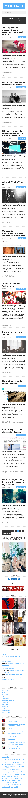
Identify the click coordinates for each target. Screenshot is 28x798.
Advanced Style (5, 694)
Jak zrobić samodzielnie (14, 767)
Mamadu (10, 422)
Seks (10, 223)
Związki (3, 75)
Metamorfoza (7, 774)
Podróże (4, 776)
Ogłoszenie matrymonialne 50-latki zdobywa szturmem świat (14, 233)
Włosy (17, 782)
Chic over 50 (5, 690)
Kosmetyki (6, 769)
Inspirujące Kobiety (19, 764)
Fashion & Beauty (14, 762)
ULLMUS (4, 708)
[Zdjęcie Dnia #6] (8, 628)
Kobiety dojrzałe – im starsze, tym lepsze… (12, 430)
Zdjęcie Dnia (17, 784)
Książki (5, 175)
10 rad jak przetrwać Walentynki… (11, 284)
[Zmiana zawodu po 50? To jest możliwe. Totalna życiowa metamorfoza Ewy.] (8, 641)
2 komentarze (22, 37)
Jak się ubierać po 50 (14, 766)
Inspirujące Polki (6, 766)
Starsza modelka (12, 780)
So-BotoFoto (22, 778)
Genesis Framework (22, 794)
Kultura (9, 173)
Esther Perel (7, 124)
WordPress (12, 795)
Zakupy (11, 784)
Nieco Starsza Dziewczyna (8, 700)
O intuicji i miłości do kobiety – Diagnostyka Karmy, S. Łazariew (12, 133)
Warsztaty (4, 782)
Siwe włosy (16, 778)
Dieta (5, 759)
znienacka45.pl (14, 6)
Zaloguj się (17, 795)
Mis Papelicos (5, 706)
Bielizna (12, 757)
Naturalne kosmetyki (20, 774)
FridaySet (5, 764)
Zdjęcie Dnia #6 (11, 739)
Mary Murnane (5, 704)
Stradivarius (20, 780)
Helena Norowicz (11, 764)
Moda (13, 774)
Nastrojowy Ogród (6, 712)
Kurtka (22, 769)
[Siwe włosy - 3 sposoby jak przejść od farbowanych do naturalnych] (20, 604)
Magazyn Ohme (12, 471)
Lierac (11, 772)
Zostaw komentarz (21, 87)
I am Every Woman (6, 698)
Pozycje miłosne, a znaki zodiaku (13, 333)
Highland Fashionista (6, 702)
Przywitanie (10, 728)
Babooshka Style (5, 696)
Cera (20, 757)
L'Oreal (4, 772)
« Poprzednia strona (7, 531)
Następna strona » (7, 533)
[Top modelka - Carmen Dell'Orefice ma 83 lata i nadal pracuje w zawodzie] (20, 628)
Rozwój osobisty (21, 73)
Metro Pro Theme (14, 794)
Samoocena (4, 472)
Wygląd (10, 782)
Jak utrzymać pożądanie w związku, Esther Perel (13, 83)
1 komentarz (22, 138)
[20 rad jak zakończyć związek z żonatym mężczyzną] (8, 604)
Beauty (6, 757)
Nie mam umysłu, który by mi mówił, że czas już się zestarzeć (13, 482)
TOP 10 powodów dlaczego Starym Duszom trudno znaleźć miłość (13, 31)
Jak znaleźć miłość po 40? (12, 183)
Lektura (6, 523)
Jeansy (20, 767)
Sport (4, 780)
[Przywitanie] (8, 616)
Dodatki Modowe (12, 759)
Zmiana (10, 276)
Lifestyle (9, 72)
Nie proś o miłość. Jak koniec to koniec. (12, 382)
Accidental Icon (5, 692)
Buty (16, 757)
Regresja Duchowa (13, 73)
